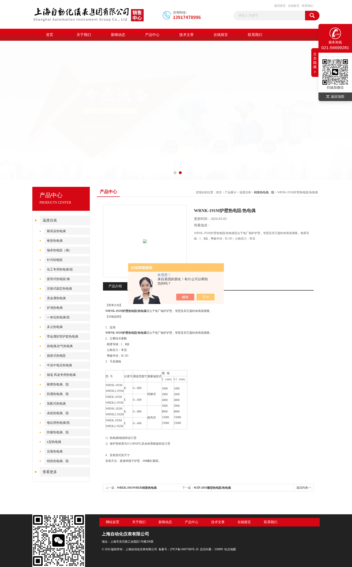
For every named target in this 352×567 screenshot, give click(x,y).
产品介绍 (115, 286)
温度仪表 (50, 220)
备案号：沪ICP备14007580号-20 (179, 549)
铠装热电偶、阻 (58, 461)
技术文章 (186, 35)
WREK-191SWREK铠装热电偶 (137, 487)
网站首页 (112, 522)
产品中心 (152, 35)
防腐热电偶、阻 (58, 394)
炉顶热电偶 (54, 307)
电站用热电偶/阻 (58, 422)
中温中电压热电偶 (59, 365)
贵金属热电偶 (56, 298)
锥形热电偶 (54, 240)
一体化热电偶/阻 (58, 317)
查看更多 (50, 472)
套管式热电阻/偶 (58, 279)
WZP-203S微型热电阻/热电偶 (212, 487)
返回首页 (280, 5)
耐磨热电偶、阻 (58, 384)
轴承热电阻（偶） (59, 250)
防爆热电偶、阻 (58, 432)
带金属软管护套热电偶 (62, 336)
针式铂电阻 (54, 260)
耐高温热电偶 (56, 231)
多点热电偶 (54, 327)
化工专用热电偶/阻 (60, 269)
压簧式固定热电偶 (59, 288)
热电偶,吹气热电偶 (60, 346)
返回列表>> (303, 487)
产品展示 (230, 192)
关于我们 (84, 35)
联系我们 (307, 5)
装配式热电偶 (56, 403)
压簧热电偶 (54, 451)
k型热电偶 (54, 442)
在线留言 (294, 5)
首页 (49, 35)
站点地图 (230, 549)
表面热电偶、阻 (58, 413)
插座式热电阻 (56, 355)
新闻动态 (118, 35)
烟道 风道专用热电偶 (61, 375)
